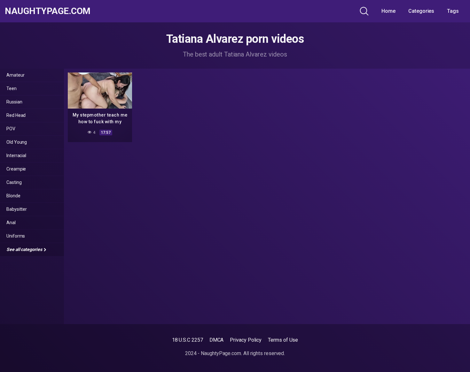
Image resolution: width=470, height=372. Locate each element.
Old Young (16, 142)
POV (10, 128)
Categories (421, 11)
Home (388, 11)
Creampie (16, 168)
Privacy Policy (246, 340)
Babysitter (16, 209)
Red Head (16, 115)
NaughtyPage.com (47, 11)
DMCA (216, 340)
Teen (11, 88)
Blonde (13, 195)
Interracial (16, 155)
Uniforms (15, 236)
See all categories (24, 249)
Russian (14, 101)
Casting (13, 182)
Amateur (15, 75)
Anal (11, 222)
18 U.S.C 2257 (187, 340)
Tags (453, 11)
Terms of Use (283, 340)
